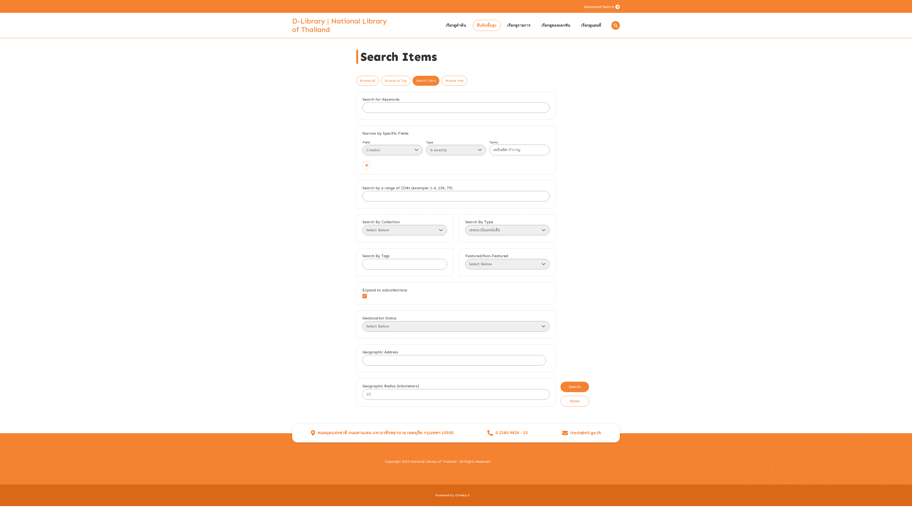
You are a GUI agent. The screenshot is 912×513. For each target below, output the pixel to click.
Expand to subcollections (384, 290)
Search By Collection (381, 222)
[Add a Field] (366, 165)
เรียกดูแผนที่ (591, 25)
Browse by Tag (396, 80)
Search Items (426, 80)
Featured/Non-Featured (486, 256)
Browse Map (454, 80)
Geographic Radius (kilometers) (390, 386)
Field (366, 142)
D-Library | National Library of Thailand (339, 25)
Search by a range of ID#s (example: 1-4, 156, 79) (407, 188)
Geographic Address (380, 352)
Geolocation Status (379, 318)
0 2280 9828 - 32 (511, 432)
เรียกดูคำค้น (456, 25)
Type (429, 142)
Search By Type (479, 222)
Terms (493, 142)
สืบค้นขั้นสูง (486, 25)
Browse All (367, 80)
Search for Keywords (380, 99)
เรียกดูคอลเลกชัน (556, 25)
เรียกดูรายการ (519, 25)
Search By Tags (376, 256)
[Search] (615, 25)
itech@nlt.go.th (585, 432)
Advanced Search (599, 7)
